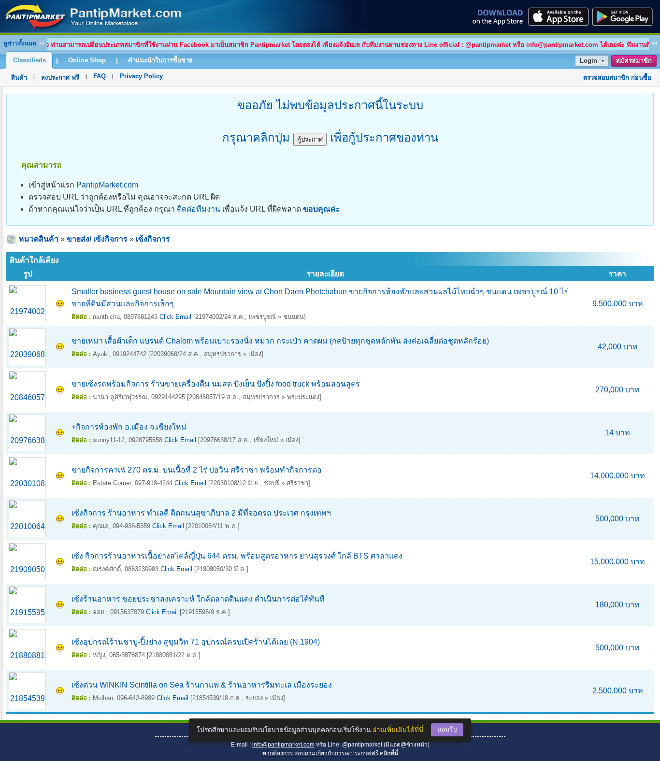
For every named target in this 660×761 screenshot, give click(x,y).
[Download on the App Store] (557, 16)
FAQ (99, 76)
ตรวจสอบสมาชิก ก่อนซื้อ (617, 77)
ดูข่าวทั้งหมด (19, 43)
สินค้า (19, 77)
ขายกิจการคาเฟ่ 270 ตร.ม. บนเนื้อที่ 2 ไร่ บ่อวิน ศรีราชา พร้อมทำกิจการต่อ (197, 470)
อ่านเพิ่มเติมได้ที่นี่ (398, 729)
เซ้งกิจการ (153, 239)
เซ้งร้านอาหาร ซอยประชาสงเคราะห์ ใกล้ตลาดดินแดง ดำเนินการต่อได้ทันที (198, 599)
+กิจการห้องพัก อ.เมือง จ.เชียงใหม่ (129, 427)
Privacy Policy (141, 76)
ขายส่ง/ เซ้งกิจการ (97, 239)
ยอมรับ (447, 729)
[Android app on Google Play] (625, 16)
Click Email (175, 316)
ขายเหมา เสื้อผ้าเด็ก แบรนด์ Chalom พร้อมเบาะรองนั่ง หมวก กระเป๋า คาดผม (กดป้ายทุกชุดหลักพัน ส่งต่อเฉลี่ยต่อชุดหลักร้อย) (280, 341)
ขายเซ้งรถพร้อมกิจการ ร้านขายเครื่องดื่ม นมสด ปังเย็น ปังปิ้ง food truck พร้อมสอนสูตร (216, 384)
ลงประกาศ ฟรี (60, 77)
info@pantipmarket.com (283, 744)
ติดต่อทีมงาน (198, 209)
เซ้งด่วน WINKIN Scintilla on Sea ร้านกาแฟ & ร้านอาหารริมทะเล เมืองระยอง (202, 685)
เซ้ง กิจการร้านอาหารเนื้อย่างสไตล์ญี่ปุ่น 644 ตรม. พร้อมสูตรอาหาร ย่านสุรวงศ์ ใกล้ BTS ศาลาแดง (237, 556)
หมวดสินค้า (38, 239)
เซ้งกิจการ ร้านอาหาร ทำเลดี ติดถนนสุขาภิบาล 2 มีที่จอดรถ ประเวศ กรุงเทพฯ (201, 513)
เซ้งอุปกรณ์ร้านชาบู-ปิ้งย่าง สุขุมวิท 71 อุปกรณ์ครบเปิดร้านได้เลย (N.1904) (196, 642)
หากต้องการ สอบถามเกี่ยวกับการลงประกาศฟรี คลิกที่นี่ (330, 753)
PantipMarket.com (107, 185)
